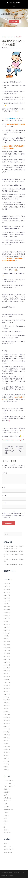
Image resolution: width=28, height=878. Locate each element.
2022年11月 (7, 714)
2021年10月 (7, 752)
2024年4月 (7, 665)
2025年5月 (7, 627)
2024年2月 (7, 671)
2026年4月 (7, 595)
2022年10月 (7, 717)
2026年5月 (7, 592)
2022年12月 (7, 711)
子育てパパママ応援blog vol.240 (13, 564)
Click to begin (14, 21)
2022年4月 (7, 735)
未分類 (5, 818)
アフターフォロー (8, 36)
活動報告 (6, 821)
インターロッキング (9, 786)
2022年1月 (6, 743)
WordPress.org (8, 852)
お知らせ (6, 795)
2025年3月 (7, 633)
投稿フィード (7, 846)
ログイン (6, 843)
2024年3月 (7, 668)
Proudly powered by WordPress (10, 872)
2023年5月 (7, 697)
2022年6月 (7, 729)
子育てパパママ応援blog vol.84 (20, 449)
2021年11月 (7, 749)
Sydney (3, 875)
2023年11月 (7, 679)
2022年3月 (7, 738)
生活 (5, 824)
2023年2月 (7, 705)
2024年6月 (7, 659)
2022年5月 (7, 732)
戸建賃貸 (6, 815)
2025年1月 (6, 639)
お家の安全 (7, 789)
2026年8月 (7, 583)
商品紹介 (6, 806)
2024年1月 (7, 673)
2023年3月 (7, 703)
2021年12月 (7, 746)
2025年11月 (7, 609)
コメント (4, 473)
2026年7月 (7, 586)
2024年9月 (7, 650)
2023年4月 (7, 700)
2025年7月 (7, 621)
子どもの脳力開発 (9, 809)
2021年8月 (7, 758)
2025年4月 (7, 630)
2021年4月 (7, 770)
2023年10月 (7, 682)
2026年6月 (7, 589)
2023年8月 (7, 688)
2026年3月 (7, 598)
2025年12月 (7, 607)
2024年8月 (7, 653)
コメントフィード (9, 849)
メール (4, 495)
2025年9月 (7, 615)
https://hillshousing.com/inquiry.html (13, 440)
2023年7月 (7, 691)
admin (18, 48)
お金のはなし (7, 798)
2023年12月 (7, 676)
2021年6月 (7, 764)
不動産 (5, 803)
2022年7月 (7, 726)
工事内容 (6, 812)
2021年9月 (7, 755)
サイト (4, 503)
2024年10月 (7, 647)
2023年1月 (6, 708)
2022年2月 (7, 740)
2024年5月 (7, 662)
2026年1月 (7, 604)
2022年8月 (7, 723)
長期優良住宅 (7, 833)
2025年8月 (7, 618)
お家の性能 (7, 792)
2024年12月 (7, 641)
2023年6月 (7, 694)
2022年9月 (7, 720)
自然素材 (19, 36)
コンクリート (7, 801)
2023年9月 (7, 685)
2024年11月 (7, 644)
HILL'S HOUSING (14, 3)
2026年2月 (7, 601)
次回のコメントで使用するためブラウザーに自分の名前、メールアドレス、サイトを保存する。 (13, 515)
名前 (4, 487)
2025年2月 (7, 636)
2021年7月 (6, 761)
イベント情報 (7, 783)
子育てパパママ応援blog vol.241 (13, 551)
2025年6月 (7, 624)
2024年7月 (7, 656)
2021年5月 (6, 767)
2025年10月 (7, 612)
